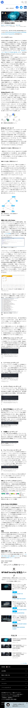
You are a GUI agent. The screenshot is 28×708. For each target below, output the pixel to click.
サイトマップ (4, 694)
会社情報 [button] (3, 671)
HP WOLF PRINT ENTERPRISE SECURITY (18, 628)
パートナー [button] (4, 683)
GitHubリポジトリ (10, 557)
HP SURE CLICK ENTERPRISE (18, 613)
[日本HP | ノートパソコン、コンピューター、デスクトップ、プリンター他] (2, 2)
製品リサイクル (16, 692)
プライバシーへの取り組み (15, 694)
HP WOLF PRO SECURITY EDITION (19, 609)
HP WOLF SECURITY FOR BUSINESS (17, 594)
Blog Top (2, 25)
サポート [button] (3, 679)
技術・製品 (18, 25)
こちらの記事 (7, 233)
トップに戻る (24, 663)
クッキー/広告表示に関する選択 (9, 699)
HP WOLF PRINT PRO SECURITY (19, 598)
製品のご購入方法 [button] (5, 675)
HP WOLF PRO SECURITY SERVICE (19, 624)
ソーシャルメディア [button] (6, 687)
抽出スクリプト (16, 556)
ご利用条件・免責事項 (6, 697)
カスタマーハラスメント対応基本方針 (10, 696)
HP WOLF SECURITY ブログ (10, 25)
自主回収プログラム (6, 692)
